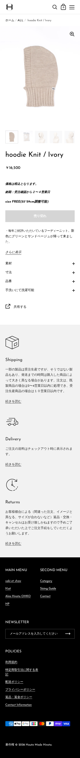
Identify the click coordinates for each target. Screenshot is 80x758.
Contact (45, 596)
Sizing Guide (48, 588)
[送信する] (67, 634)
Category (46, 581)
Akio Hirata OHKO (18, 596)
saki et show (13, 581)
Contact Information (18, 705)
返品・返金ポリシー (18, 697)
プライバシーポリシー (20, 689)
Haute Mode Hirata (39, 744)
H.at (8, 588)
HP (7, 604)
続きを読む (13, 401)
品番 (8, 281)
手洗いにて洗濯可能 (19, 290)
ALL (20, 20)
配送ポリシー (14, 682)
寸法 (8, 272)
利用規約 (11, 662)
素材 (8, 263)
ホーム (9, 20)
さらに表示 (13, 252)
